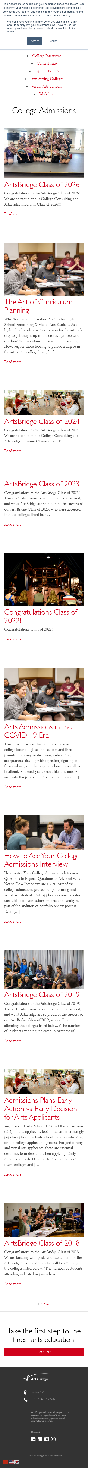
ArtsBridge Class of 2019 (42, 994)
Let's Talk (44, 1351)
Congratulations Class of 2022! (41, 616)
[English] (11, 1461)
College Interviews (46, 55)
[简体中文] (6, 1461)
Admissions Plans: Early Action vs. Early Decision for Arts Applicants (40, 1108)
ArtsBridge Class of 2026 (42, 184)
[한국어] (17, 1461)
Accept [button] (35, 41)
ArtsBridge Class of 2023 (42, 483)
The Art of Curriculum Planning (38, 306)
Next (47, 1304)
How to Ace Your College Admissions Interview (42, 860)
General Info (47, 63)
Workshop (46, 94)
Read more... (14, 214)
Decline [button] (52, 41)
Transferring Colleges (46, 78)
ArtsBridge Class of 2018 (42, 1243)
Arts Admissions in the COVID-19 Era (38, 731)
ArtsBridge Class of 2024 (42, 421)
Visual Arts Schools (47, 86)
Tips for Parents (47, 71)
